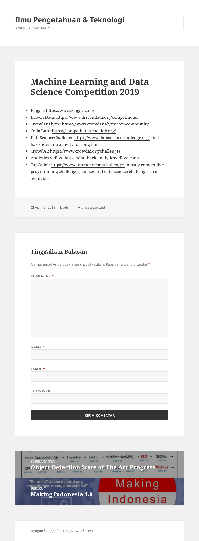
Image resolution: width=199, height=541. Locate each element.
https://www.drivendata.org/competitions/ (97, 117)
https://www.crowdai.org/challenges (85, 151)
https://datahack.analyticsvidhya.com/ (102, 158)
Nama (38, 347)
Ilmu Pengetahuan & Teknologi (69, 19)
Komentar (42, 276)
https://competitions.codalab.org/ (84, 130)
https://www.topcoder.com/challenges (88, 164)
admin (68, 207)
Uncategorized (93, 207)
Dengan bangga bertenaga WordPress (62, 530)
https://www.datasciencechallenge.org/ (112, 137)
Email (38, 369)
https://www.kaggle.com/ (70, 110)
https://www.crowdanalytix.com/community (105, 124)
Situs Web (40, 391)
